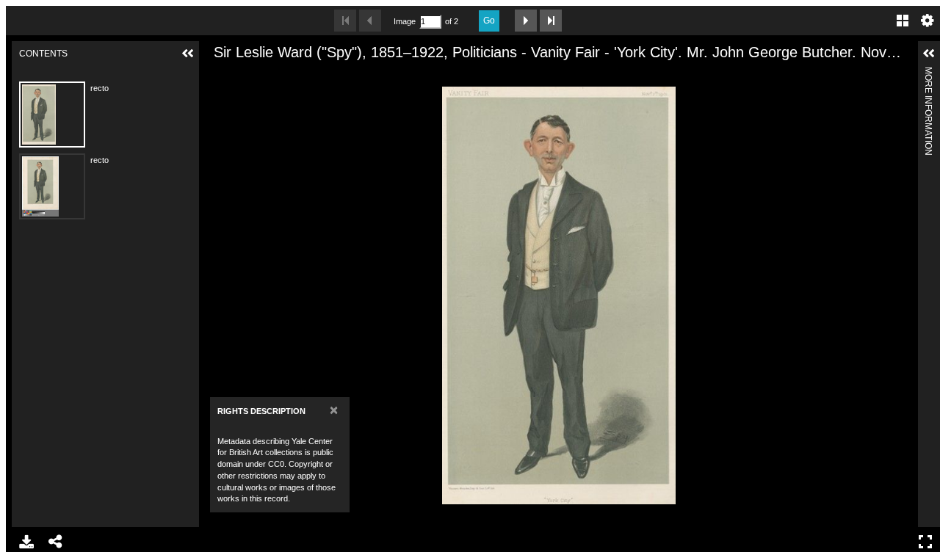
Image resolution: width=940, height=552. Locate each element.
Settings (927, 20)
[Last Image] (550, 20)
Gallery (902, 20)
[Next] (901, 295)
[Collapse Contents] (188, 53)
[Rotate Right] (267, 75)
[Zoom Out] (242, 75)
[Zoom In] (217, 75)
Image (405, 21)
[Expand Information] (929, 53)
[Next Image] (525, 20)
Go (489, 20)
